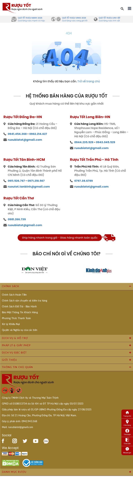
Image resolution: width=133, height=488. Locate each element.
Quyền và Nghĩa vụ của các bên (19, 330)
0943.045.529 (105, 142)
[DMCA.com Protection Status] (10, 463)
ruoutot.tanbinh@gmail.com (29, 186)
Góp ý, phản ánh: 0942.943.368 (19, 421)
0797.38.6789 (83, 181)
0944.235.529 (83, 142)
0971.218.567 (36, 181)
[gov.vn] (33, 463)
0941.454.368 (17, 134)
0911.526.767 (16, 181)
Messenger (127, 453)
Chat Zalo (127, 443)
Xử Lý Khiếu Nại (11, 324)
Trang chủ (127, 416)
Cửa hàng (127, 425)
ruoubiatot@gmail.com (25, 140)
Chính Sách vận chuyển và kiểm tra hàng (24, 301)
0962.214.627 (38, 134)
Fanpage (127, 434)
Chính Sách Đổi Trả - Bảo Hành (19, 306)
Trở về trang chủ (88, 81)
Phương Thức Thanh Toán (16, 318)
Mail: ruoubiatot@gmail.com (17, 427)
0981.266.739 (17, 219)
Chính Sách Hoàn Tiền (14, 295)
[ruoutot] (22, 8)
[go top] (128, 464)
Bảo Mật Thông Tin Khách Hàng (20, 312)
